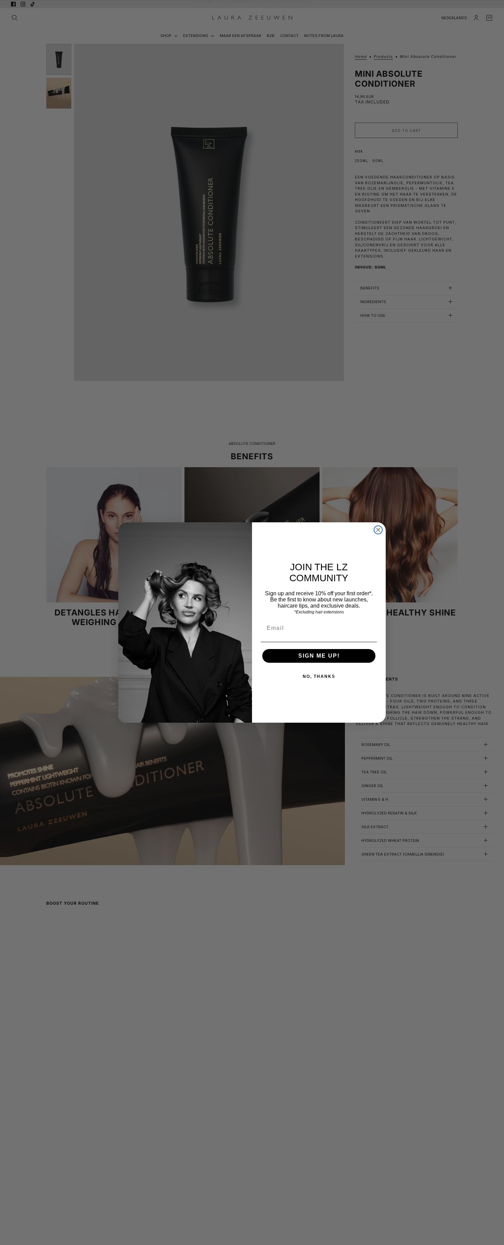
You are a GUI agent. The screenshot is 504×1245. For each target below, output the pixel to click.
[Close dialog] (378, 530)
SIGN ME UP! (319, 656)
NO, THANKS (319, 676)
